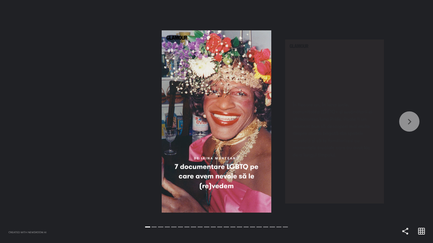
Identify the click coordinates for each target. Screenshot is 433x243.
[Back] (108, 121)
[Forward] (324, 121)
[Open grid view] (421, 231)
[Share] (405, 231)
